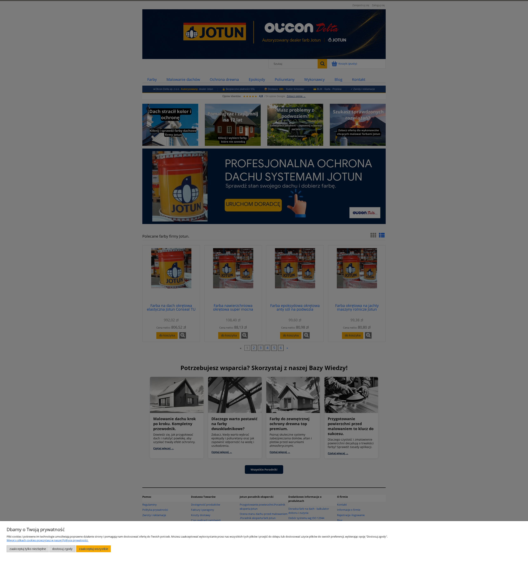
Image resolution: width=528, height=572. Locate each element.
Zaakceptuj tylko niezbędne (27, 549)
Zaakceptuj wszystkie (93, 549)
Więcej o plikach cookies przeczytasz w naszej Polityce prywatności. (47, 540)
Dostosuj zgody (62, 549)
